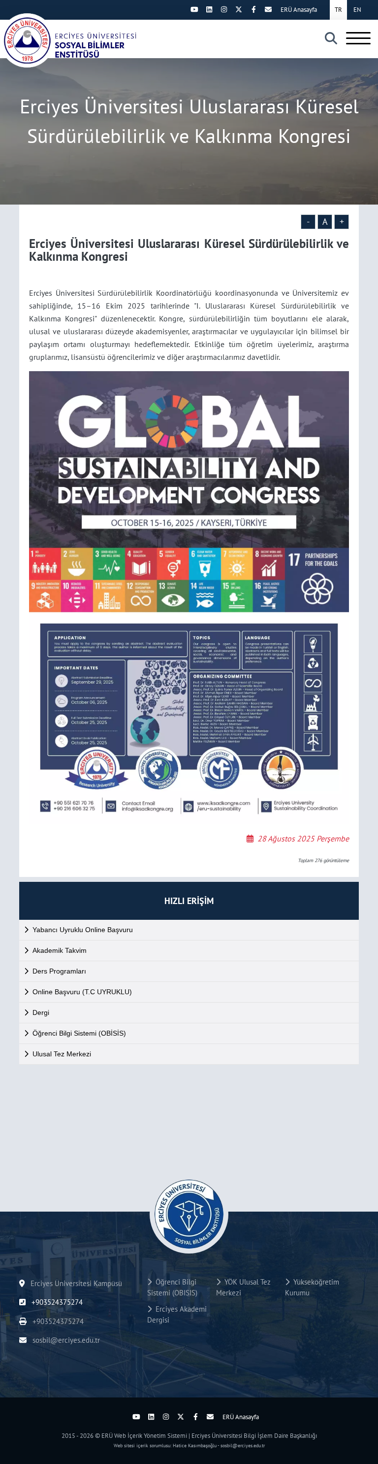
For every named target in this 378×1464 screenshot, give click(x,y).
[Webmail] (268, 9)
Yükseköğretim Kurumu (312, 1287)
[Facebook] (253, 9)
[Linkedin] (209, 9)
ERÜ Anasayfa (299, 9)
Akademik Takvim (59, 950)
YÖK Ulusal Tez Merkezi (243, 1287)
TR (338, 9)
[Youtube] (194, 9)
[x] (239, 9)
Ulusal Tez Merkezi (61, 1054)
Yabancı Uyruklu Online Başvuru (82, 930)
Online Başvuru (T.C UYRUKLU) (82, 992)
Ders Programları (59, 971)
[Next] (180, 9)
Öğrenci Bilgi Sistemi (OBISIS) (172, 1287)
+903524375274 (56, 1302)
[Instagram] (224, 9)
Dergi (40, 1012)
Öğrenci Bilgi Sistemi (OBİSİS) (79, 1033)
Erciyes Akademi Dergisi (177, 1314)
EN (357, 9)
